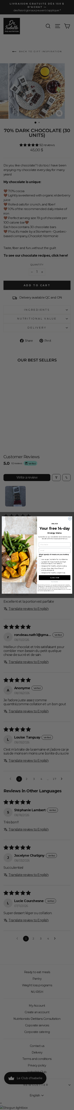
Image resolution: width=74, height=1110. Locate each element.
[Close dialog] (69, 518)
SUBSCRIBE (54, 578)
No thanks (54, 582)
